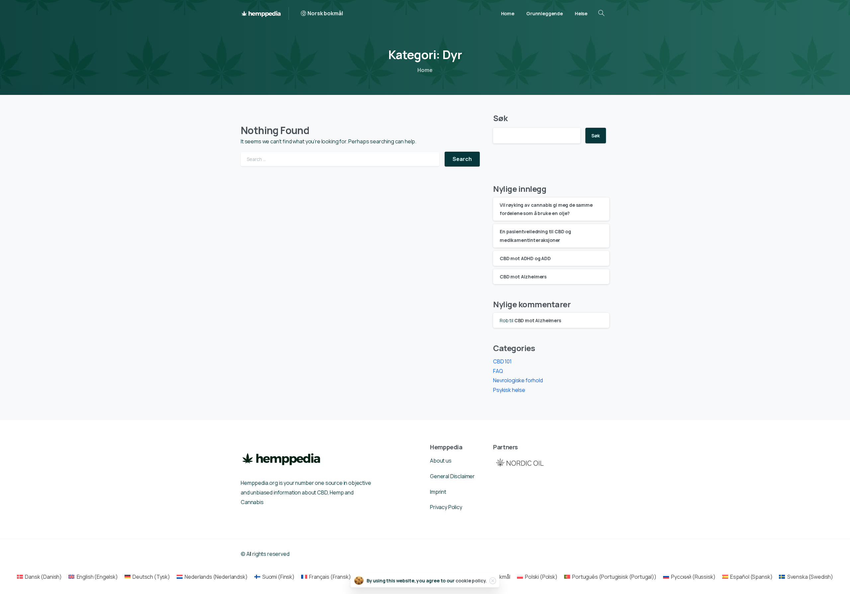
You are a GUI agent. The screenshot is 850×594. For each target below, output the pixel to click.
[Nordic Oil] (519, 462)
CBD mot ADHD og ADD (525, 258)
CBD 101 (502, 361)
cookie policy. (471, 580)
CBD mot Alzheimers (523, 276)
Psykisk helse (509, 390)
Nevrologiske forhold (518, 380)
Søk (500, 117)
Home (424, 70)
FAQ (498, 371)
